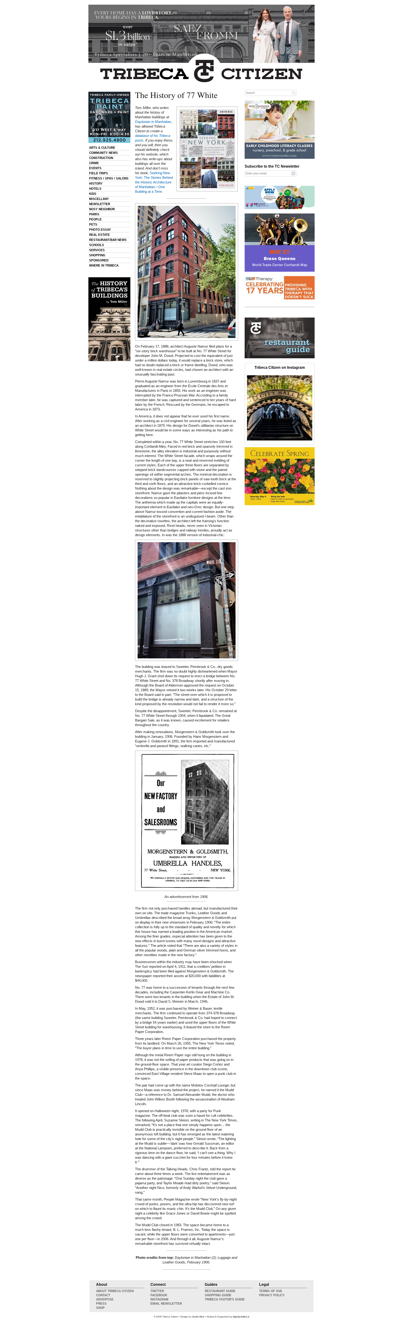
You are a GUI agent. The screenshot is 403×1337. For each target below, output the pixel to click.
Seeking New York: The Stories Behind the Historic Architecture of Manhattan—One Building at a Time (154, 182)
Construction (101, 158)
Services (97, 250)
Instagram (159, 1299)
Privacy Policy (272, 1295)
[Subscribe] (293, 173)
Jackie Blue (198, 1316)
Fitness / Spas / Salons (109, 178)
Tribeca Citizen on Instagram (279, 367)
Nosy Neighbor (102, 209)
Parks (94, 214)
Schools (96, 245)
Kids (92, 194)
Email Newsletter (166, 1303)
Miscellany (99, 199)
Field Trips (98, 173)
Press (101, 1303)
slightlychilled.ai (241, 1316)
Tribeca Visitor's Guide (225, 1299)
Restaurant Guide (220, 1291)
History (96, 183)
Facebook (158, 1295)
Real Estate (99, 235)
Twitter (157, 1291)
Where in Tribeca (103, 265)
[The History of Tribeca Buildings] (109, 319)
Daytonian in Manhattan (153, 122)
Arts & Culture (102, 147)
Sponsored (98, 260)
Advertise (105, 1299)
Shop (100, 1308)
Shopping (97, 255)
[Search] (294, 93)
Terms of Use (270, 1291)
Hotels (95, 188)
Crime (94, 163)
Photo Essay (100, 229)
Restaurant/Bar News (108, 240)
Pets (93, 224)
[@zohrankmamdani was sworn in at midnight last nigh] (279, 407)
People (95, 219)
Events (95, 168)
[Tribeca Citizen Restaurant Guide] (280, 357)
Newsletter (99, 204)
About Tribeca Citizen (115, 1291)
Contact (103, 1295)
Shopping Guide (218, 1295)
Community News (103, 153)
